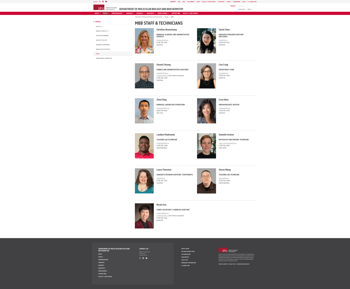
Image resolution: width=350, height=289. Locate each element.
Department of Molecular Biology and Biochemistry (151, 9)
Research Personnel (103, 45)
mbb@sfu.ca (223, 40)
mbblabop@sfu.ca (162, 108)
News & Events (163, 13)
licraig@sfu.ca (223, 73)
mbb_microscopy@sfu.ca (228, 143)
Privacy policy (232, 264)
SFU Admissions (185, 254)
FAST (183, 1)
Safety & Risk (185, 248)
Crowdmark (236, 1)
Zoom (198, 1)
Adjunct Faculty (101, 40)
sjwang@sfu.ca (224, 178)
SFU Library (190, 1)
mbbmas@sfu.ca (162, 40)
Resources (150, 13)
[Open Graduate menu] (134, 13)
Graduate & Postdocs (103, 49)
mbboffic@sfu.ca (162, 73)
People (105, 13)
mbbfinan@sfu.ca (162, 76)
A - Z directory (252, 1)
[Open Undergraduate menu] (124, 13)
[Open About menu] (100, 13)
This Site (242, 9)
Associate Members (102, 35)
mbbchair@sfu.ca (162, 213)
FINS (179, 1)
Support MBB (175, 13)
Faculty (98, 26)
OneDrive (173, 1)
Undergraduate (117, 13)
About (97, 13)
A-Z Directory (185, 265)
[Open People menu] (109, 13)
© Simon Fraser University (243, 264)
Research (140, 13)
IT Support (221, 1)
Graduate (129, 13)
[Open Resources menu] (155, 13)
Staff (98, 54)
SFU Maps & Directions (188, 251)
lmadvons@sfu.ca (162, 143)
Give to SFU (184, 260)
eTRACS (229, 1)
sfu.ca (95, 1)
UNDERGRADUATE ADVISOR (229, 104)
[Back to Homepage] (105, 7)
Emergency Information (188, 263)
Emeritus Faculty (101, 31)
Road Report (185, 257)
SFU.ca (249, 9)
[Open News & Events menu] (169, 13)
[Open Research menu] (144, 13)
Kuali (244, 1)
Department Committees (104, 58)
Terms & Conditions (223, 264)
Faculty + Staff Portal (209, 1)
